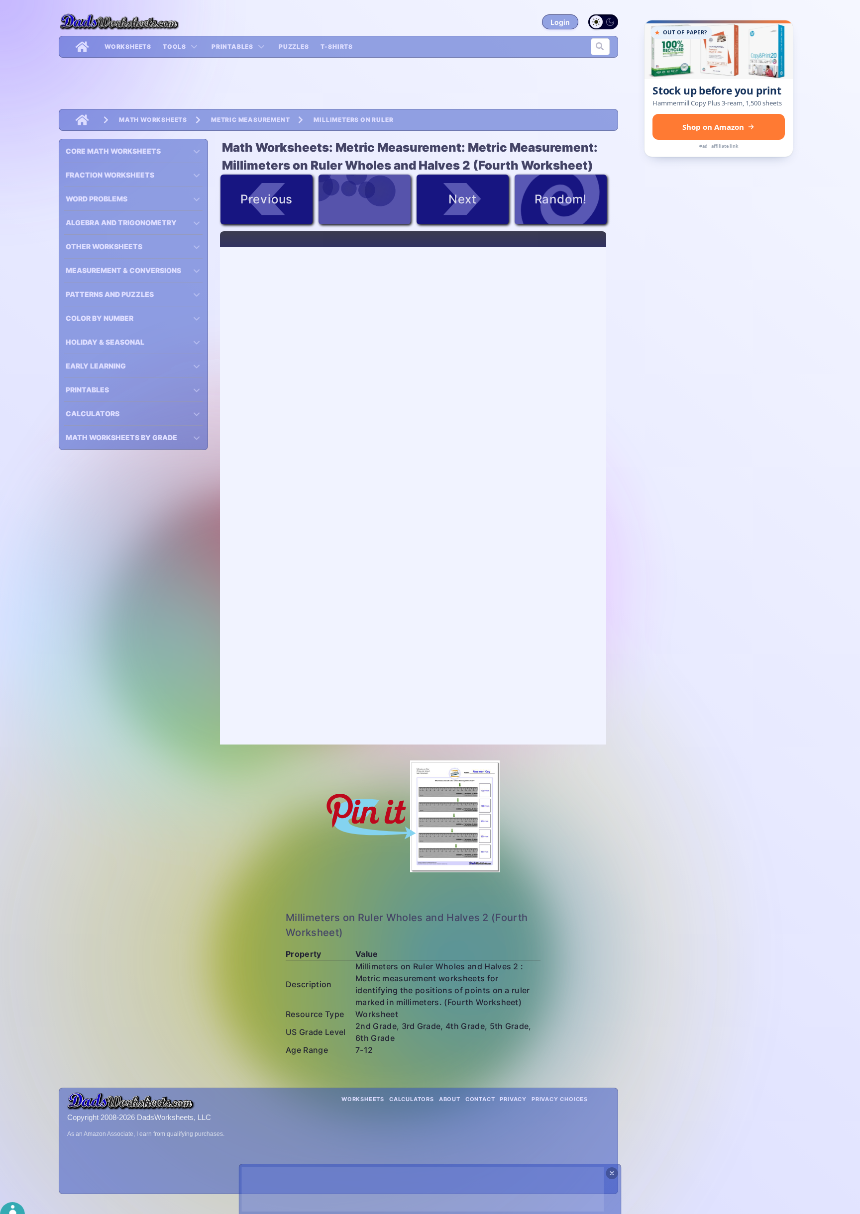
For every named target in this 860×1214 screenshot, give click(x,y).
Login (560, 22)
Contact (480, 1099)
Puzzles (294, 46)
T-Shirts (337, 46)
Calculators (411, 1099)
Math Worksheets (153, 119)
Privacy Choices (560, 1099)
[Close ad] (612, 1173)
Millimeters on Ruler (353, 119)
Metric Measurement (250, 119)
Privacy (513, 1099)
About (449, 1099)
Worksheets (128, 46)
